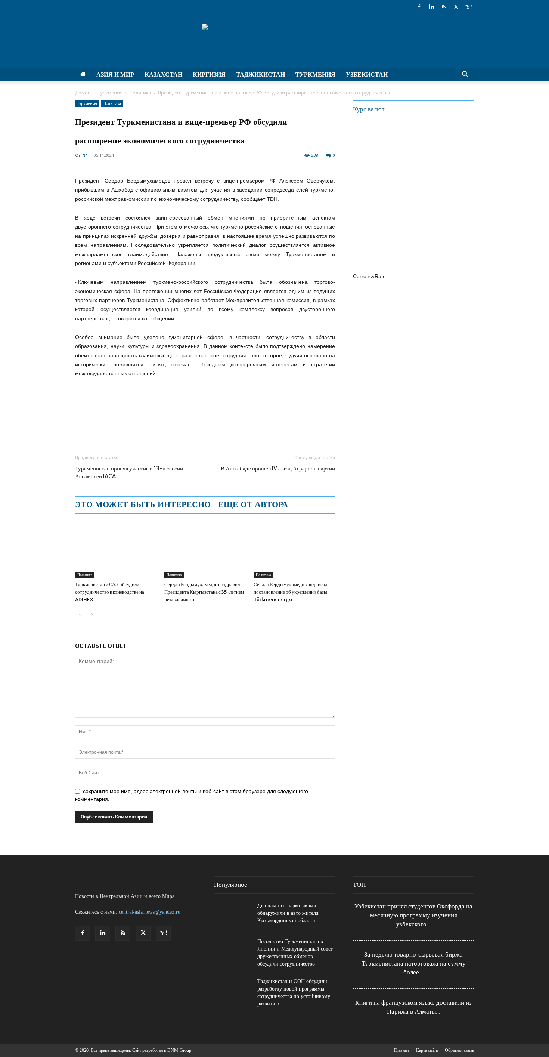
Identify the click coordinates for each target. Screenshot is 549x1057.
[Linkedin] (431, 6)
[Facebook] (419, 6)
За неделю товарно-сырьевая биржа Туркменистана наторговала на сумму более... (414, 963)
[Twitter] (456, 6)
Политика (140, 93)
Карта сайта (427, 1050)
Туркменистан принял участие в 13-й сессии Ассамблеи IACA (129, 472)
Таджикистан (260, 74)
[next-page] (91, 614)
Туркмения (315, 74)
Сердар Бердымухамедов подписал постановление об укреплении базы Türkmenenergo (290, 592)
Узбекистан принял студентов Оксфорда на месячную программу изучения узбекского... (413, 915)
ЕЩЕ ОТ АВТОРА (253, 504)
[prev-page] (79, 614)
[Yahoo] (468, 6)
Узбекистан (367, 74)
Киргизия (209, 74)
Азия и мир (115, 74)
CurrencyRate (369, 276)
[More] (169, 422)
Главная (401, 1050)
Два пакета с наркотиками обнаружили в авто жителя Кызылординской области (287, 913)
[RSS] (443, 6)
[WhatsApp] (116, 422)
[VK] (151, 422)
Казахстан (163, 74)
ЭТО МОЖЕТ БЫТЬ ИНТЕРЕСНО (143, 504)
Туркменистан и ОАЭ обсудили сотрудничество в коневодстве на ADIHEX (109, 592)
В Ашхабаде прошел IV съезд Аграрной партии (278, 468)
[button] (465, 75)
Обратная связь (459, 1050)
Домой (83, 93)
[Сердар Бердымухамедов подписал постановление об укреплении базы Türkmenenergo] (294, 550)
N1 (85, 155)
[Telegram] (134, 422)
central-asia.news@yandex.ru (149, 912)
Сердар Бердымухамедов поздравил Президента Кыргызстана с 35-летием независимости (204, 592)
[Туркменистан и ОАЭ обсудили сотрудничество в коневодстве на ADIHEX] (115, 550)
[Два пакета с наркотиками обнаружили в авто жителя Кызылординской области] (232, 915)
